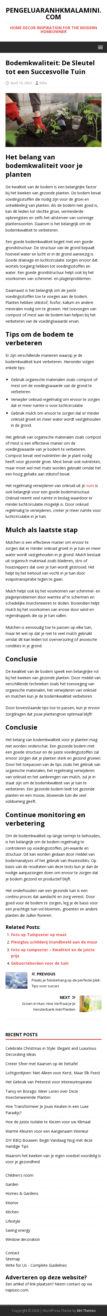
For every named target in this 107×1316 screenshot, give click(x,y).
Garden (11, 1184)
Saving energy (17, 1230)
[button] (99, 47)
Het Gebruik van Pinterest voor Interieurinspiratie (48, 1081)
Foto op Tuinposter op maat (39, 934)
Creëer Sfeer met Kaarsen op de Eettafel (41, 1063)
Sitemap (12, 1258)
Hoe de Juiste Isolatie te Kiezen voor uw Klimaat (48, 1121)
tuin (90, 485)
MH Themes (86, 1310)
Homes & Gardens (21, 1193)
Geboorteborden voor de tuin (40, 963)
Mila (43, 82)
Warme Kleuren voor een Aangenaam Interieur (46, 1131)
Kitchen (12, 1211)
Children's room (19, 1175)
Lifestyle (12, 1221)
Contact (12, 1252)
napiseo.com (16, 1290)
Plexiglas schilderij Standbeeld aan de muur (54, 942)
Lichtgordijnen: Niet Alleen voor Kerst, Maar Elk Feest (52, 1072)
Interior (11, 1202)
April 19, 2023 (21, 82)
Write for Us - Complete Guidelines (36, 1265)
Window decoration (22, 1239)
